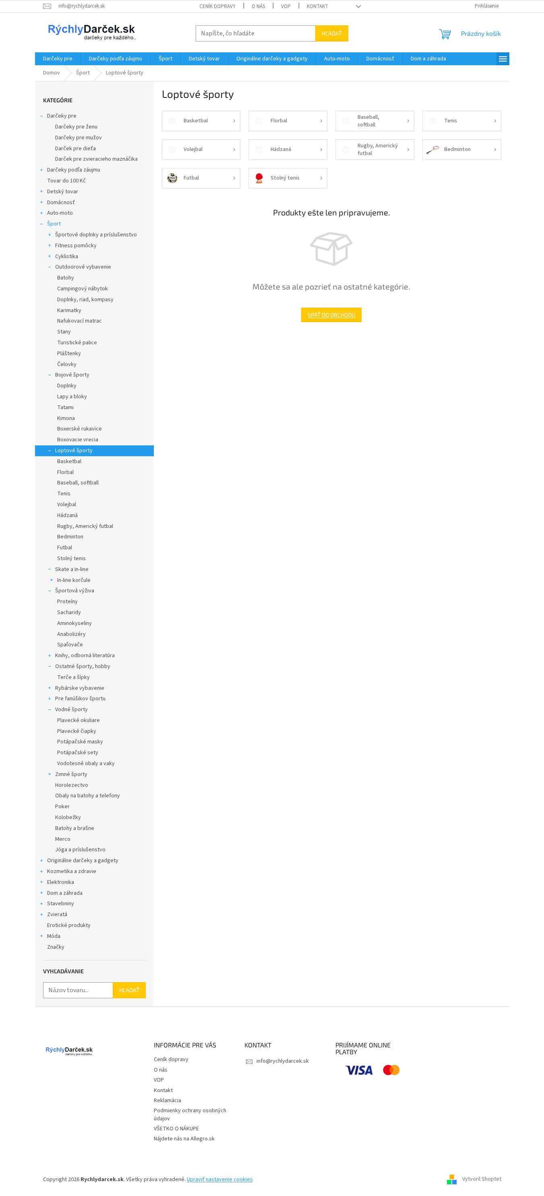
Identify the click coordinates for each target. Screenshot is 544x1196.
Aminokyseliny (74, 623)
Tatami (65, 407)
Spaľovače (70, 645)
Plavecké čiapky (76, 731)
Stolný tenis (71, 559)
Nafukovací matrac (79, 321)
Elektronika (60, 882)
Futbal (64, 548)
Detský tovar (62, 192)
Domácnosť (61, 203)
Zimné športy (71, 774)
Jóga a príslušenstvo (80, 850)
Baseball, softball (78, 483)
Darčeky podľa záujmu (73, 170)
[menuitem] (58, 58)
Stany (64, 332)
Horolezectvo (71, 785)
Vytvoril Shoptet (481, 1179)
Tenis (63, 494)
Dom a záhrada (65, 893)
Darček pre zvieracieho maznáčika (96, 159)
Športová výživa (74, 591)
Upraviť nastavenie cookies (220, 1179)
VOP (286, 6)
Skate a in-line (72, 569)
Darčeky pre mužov (78, 138)
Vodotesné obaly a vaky (86, 763)
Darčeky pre (62, 116)
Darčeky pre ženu (76, 127)
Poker (62, 807)
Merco (62, 839)
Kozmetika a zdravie (71, 871)
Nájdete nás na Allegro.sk (184, 1139)
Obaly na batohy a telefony (87, 796)
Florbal (65, 472)
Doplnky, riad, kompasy (85, 300)
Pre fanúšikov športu (80, 699)
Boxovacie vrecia (77, 440)
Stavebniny (60, 904)
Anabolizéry (71, 634)
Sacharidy (69, 612)
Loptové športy (74, 451)
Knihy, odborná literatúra (85, 656)
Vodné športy (71, 710)
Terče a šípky (73, 677)
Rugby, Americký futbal (85, 526)
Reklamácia (167, 1101)
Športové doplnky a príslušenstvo (96, 235)
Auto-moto (60, 213)
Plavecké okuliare (78, 720)
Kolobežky (68, 817)
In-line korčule (74, 580)
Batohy (65, 278)
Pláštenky (69, 354)
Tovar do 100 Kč (66, 181)
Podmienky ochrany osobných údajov (190, 1114)
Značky (55, 947)
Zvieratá (57, 914)
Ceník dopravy (217, 6)
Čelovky (67, 364)
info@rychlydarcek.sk (282, 1061)
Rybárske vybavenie (79, 688)
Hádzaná (67, 515)
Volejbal (66, 505)
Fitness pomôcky (76, 246)
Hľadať (332, 33)
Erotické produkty (69, 925)
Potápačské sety (77, 753)
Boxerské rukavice (79, 429)
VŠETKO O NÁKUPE (176, 1129)
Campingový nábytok (82, 289)
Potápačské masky (80, 742)
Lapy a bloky (72, 397)
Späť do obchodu (331, 314)
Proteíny (67, 602)
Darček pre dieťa (75, 149)
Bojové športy (72, 375)
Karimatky (69, 310)
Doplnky (67, 386)
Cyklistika (66, 256)
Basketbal (69, 461)
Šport (54, 224)
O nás (258, 6)
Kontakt (317, 6)
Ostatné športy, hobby (82, 666)
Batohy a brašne (74, 828)
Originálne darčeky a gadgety (82, 861)
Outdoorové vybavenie (83, 267)
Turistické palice (77, 343)
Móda (53, 936)
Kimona (66, 418)
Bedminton (70, 537)
